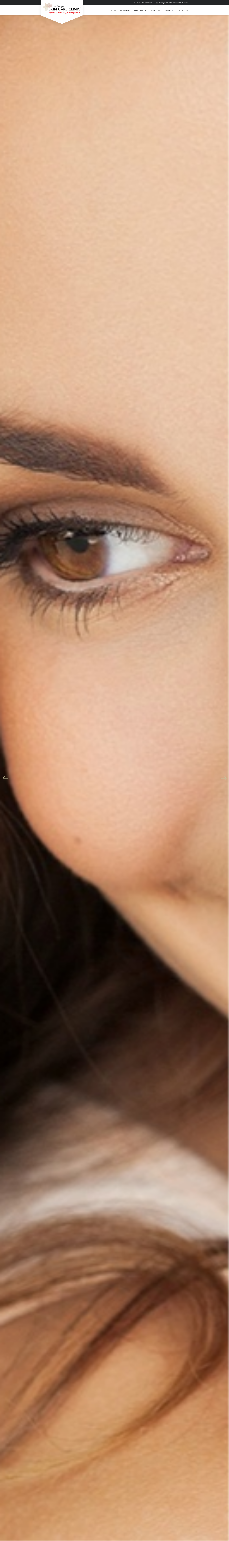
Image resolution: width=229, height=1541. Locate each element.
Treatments (140, 10)
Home (113, 10)
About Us (124, 10)
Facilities (155, 10)
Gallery (167, 10)
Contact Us (182, 10)
